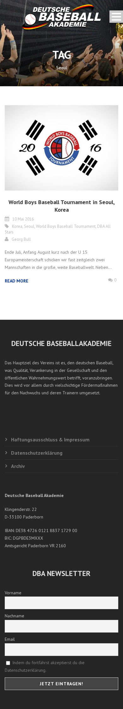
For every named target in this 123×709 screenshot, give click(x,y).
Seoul (29, 226)
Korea (17, 226)
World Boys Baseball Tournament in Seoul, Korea (62, 205)
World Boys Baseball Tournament (66, 226)
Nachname (14, 616)
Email (10, 639)
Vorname (13, 593)
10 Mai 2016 (23, 219)
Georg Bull (21, 239)
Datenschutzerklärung (36, 453)
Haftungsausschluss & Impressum (50, 439)
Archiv (18, 466)
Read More (16, 281)
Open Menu (116, 16)
